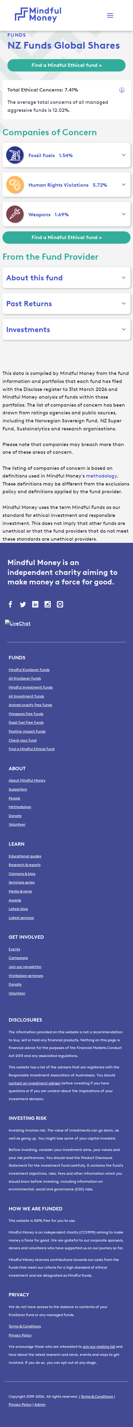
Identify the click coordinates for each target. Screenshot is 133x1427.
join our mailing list (99, 1346)
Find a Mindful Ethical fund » (67, 65)
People (14, 798)
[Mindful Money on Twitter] (23, 605)
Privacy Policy (20, 1335)
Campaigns (18, 958)
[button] (110, 15)
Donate (15, 816)
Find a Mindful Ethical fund (31, 749)
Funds (16, 35)
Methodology (20, 807)
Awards (15, 900)
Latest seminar (21, 918)
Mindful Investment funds (31, 687)
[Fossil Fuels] (15, 155)
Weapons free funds (26, 714)
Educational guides (25, 856)
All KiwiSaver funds (25, 678)
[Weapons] (15, 214)
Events (14, 949)
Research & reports (25, 865)
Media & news (20, 891)
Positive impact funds (27, 731)
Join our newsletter (25, 967)
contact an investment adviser (35, 1083)
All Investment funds (26, 696)
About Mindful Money (27, 780)
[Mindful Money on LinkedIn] (36, 605)
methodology (101, 476)
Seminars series (22, 882)
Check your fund (22, 740)
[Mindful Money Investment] (39, 15)
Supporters (18, 789)
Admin (39, 1404)
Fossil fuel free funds (26, 722)
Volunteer (17, 824)
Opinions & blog (22, 874)
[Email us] (60, 605)
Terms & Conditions (25, 1326)
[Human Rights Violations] (15, 184)
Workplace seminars (26, 976)
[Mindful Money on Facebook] (11, 605)
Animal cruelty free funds (30, 705)
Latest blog (18, 909)
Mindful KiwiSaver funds (29, 670)
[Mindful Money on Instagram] (48, 605)
